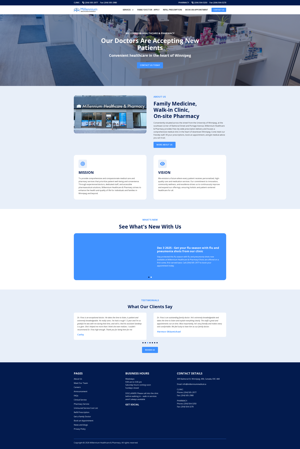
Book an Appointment (83, 417)
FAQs (76, 392)
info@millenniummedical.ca (194, 381)
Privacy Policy (80, 426)
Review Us (150, 347)
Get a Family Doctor (82, 413)
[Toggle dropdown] (133, 10)
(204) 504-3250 (190, 400)
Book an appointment (196, 9)
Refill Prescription (172, 9)
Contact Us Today (150, 65)
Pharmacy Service (81, 401)
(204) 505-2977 (190, 389)
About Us (78, 376)
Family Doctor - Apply (148, 9)
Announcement (80, 388)
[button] (143, 339)
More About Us (164, 144)
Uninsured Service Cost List (86, 405)
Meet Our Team (81, 380)
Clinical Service (80, 396)
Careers (77, 384)
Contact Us (219, 10)
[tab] (148, 277)
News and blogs (81, 422)
